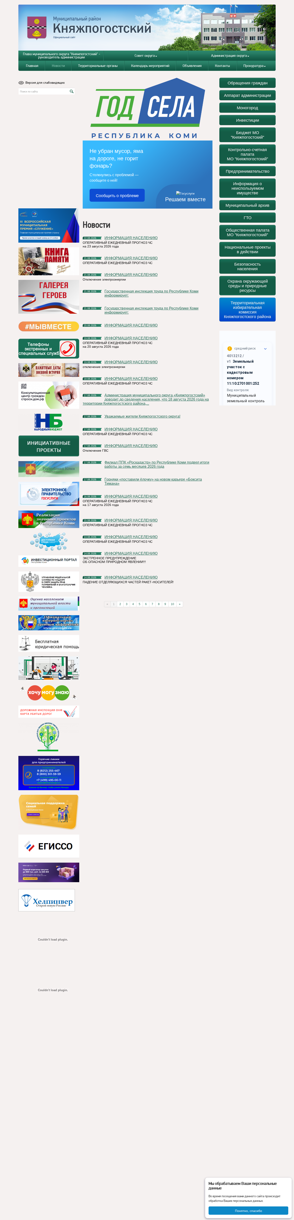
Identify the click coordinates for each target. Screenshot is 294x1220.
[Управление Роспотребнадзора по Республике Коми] (48, 581)
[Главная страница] (147, 27)
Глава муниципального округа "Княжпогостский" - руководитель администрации (61, 55)
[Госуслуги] (48, 494)
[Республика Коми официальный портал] (48, 469)
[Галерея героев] (48, 297)
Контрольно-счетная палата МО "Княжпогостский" (247, 153)
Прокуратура (253, 65)
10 (172, 604)
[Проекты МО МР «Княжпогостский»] (48, 519)
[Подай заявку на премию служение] (48, 225)
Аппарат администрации (247, 95)
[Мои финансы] (48, 668)
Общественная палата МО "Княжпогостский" (247, 232)
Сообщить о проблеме (117, 195)
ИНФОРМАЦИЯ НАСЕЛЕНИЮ (131, 238)
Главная (32, 65)
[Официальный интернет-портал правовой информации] (48, 622)
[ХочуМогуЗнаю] (48, 693)
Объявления (192, 65)
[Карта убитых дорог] (48, 712)
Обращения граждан (248, 83)
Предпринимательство (247, 171)
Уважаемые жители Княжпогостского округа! (142, 416)
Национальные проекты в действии (248, 249)
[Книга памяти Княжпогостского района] (48, 261)
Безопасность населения (247, 266)
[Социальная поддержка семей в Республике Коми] (48, 812)
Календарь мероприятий (150, 65)
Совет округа (145, 55)
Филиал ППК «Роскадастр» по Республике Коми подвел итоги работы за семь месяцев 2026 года (157, 464)
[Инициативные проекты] (48, 445)
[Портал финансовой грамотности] (48, 736)
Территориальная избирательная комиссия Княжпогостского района (247, 309)
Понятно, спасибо (248, 1210)
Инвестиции (247, 120)
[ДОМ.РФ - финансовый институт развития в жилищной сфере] (48, 395)
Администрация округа (229, 55)
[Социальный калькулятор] (48, 846)
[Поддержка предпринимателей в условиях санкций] (48, 773)
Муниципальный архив (247, 205)
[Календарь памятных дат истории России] (48, 370)
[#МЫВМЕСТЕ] (48, 326)
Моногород (247, 107)
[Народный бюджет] (48, 422)
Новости (58, 65)
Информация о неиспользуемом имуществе (248, 188)
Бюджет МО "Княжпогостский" (247, 134)
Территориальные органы (98, 65)
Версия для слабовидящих (45, 82)
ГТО (248, 217)
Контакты (222, 65)
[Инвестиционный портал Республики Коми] (48, 561)
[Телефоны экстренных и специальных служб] (48, 348)
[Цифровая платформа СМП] (48, 872)
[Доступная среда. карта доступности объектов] (48, 542)
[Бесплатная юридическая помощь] (48, 643)
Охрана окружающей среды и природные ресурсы (247, 285)
